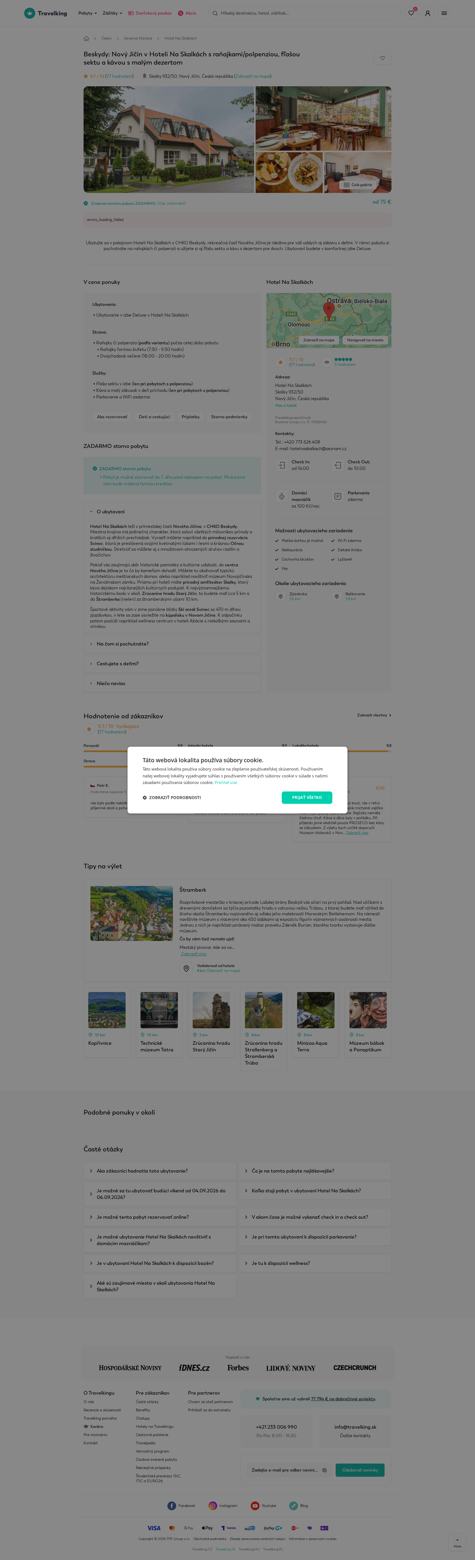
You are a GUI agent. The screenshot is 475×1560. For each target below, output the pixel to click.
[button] (172, 798)
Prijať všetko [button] (307, 797)
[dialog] (237, 780)
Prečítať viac (226, 782)
